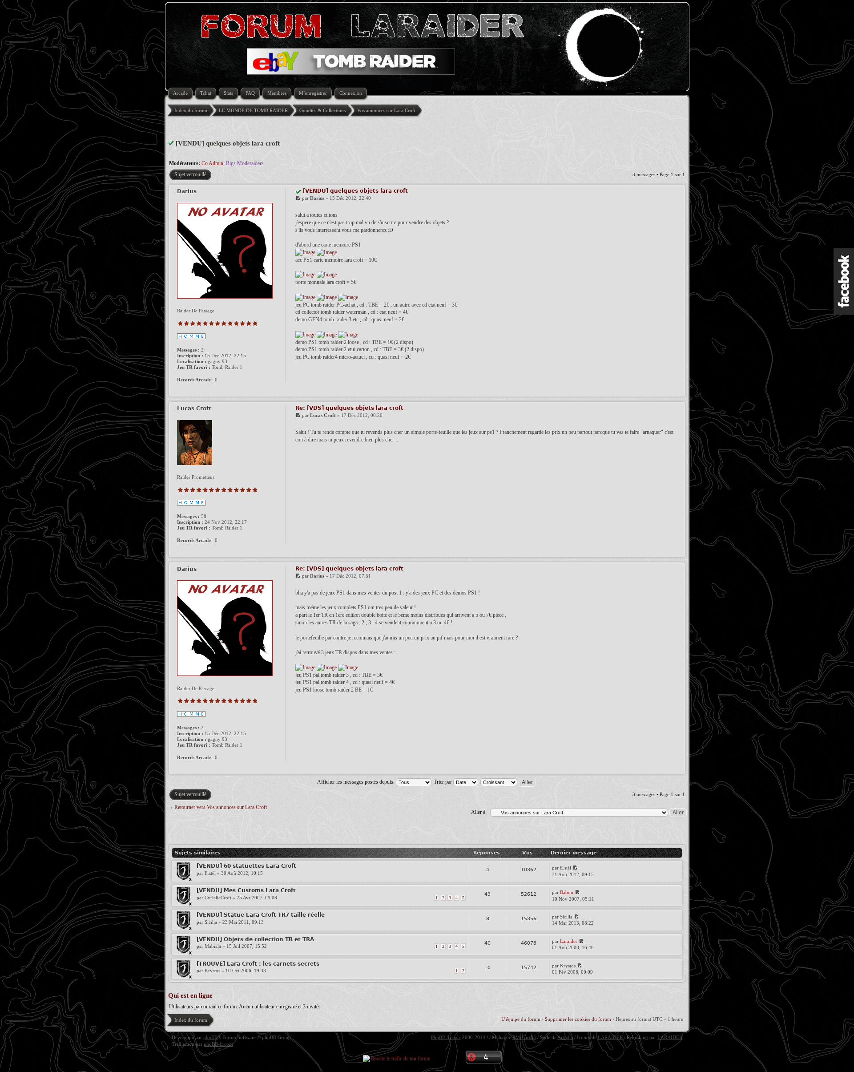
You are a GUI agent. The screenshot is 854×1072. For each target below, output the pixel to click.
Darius (317, 198)
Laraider (568, 941)
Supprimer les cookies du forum (578, 1019)
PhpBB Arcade (446, 1037)
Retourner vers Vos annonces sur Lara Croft (220, 807)
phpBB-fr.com (218, 1044)
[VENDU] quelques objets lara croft (228, 143)
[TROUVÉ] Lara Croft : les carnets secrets (258, 964)
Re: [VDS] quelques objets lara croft (349, 408)
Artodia (565, 1037)
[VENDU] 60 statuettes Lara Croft (246, 866)
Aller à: (479, 812)
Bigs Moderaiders (245, 163)
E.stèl (210, 873)
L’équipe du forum (520, 1019)
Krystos (212, 970)
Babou (566, 892)
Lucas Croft (323, 415)
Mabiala (213, 946)
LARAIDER (610, 1037)
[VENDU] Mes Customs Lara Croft (246, 890)
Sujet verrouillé (190, 174)
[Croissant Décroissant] (508, 782)
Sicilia (211, 922)
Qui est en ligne (190, 995)
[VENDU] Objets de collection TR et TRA (255, 939)
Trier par (443, 782)
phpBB (210, 1037)
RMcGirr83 (524, 1037)
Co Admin (212, 163)
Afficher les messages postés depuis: (356, 782)
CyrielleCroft (218, 897)
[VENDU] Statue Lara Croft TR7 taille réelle (261, 915)
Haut (677, 390)
